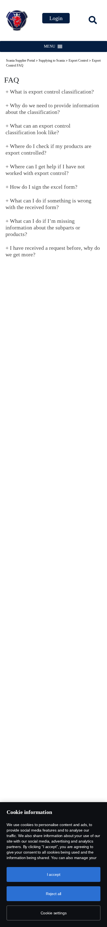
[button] (49, 46)
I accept (53, 874)
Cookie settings (54, 913)
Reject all (53, 894)
